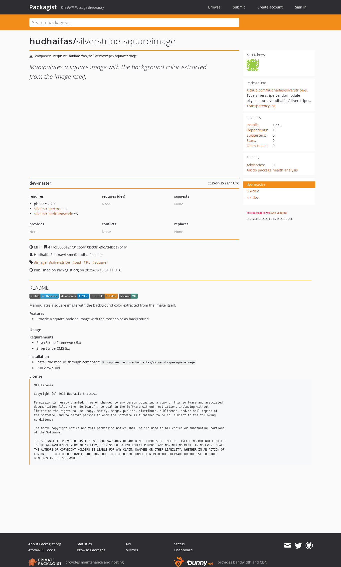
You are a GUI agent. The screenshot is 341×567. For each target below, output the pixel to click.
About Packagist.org (44, 544)
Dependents (257, 130)
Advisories (255, 164)
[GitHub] (309, 545)
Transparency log (261, 105)
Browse (214, 7)
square (100, 262)
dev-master (256, 184)
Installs (253, 124)
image (41, 262)
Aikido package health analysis (272, 170)
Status (179, 544)
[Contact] (287, 545)
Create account (270, 7)
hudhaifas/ (52, 41)
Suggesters (256, 135)
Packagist (43, 7)
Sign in (301, 7)
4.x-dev (253, 197)
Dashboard (183, 550)
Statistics (84, 544)
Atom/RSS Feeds (41, 550)
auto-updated (278, 212)
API (128, 544)
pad (78, 262)
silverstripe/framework (53, 213)
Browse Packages (91, 550)
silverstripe (60, 262)
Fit (88, 262)
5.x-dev (253, 191)
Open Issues (257, 145)
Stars (251, 140)
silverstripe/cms (47, 208)
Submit (239, 7)
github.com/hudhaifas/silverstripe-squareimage (287, 90)
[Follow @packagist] (298, 545)
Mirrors (132, 550)
